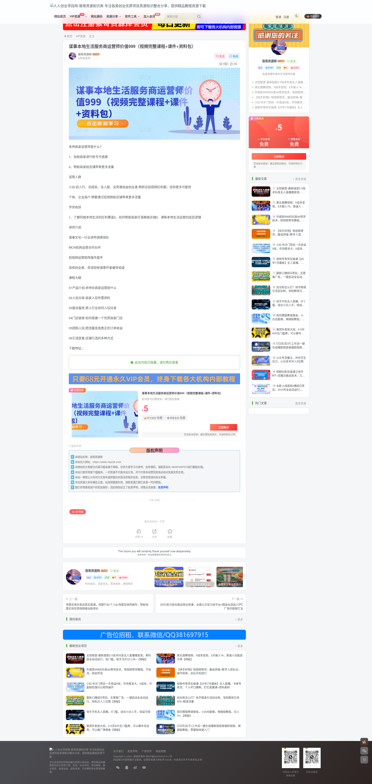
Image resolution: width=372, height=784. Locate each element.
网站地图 (161, 751)
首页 (69, 36)
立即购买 (223, 427)
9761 (99, 577)
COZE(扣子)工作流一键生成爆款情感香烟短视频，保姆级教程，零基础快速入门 (209, 727)
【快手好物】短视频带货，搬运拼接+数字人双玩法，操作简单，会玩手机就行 (209, 671)
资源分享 (112, 16)
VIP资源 (77, 15)
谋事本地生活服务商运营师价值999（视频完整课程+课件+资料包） (132, 46)
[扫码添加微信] (364, 751)
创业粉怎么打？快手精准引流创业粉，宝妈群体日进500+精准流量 (208, 699)
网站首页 (60, 16)
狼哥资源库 (139, 756)
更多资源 (300, 179)
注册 (286, 17)
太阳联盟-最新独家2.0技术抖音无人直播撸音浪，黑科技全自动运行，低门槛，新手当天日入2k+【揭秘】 (118, 657)
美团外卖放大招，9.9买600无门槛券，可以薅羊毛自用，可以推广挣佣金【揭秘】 (117, 727)
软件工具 (131, 16)
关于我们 (118, 751)
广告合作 (147, 751)
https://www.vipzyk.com (107, 462)
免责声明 (163, 487)
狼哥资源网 (85, 54)
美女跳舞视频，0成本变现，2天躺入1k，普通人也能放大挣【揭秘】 (210, 657)
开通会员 (314, 16)
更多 (240, 619)
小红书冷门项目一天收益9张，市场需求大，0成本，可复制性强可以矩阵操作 (119, 685)
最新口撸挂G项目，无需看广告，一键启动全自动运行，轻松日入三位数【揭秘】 (117, 699)
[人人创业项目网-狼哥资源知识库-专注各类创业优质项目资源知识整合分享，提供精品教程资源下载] (77, 753)
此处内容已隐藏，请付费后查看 (155, 362)
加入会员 (151, 15)
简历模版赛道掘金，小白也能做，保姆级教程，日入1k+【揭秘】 (208, 713)
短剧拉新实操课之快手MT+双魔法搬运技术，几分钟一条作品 (288, 375)
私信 (235, 56)
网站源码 (96, 16)
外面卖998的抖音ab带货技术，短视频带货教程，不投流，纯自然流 (118, 671)
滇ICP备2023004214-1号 (159, 756)
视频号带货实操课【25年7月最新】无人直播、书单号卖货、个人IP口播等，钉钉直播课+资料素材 (209, 685)
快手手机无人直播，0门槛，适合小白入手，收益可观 (118, 711)
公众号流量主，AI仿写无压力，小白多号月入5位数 (289, 359)
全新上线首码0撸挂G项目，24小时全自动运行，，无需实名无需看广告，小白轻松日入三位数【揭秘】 (288, 391)
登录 (278, 17)
